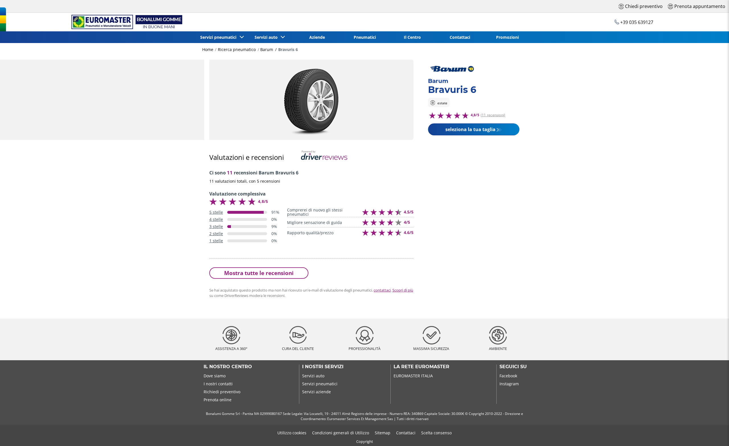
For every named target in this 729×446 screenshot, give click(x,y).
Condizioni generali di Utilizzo (340, 432)
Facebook (508, 375)
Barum (266, 49)
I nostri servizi (322, 366)
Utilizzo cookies (291, 432)
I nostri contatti (218, 383)
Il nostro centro (228, 366)
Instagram (509, 383)
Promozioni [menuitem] (507, 37)
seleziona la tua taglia (470, 129)
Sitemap (382, 432)
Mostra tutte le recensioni (259, 273)
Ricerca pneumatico (237, 49)
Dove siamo (215, 375)
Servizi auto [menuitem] (267, 37)
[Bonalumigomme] (126, 22)
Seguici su (513, 366)
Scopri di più (402, 290)
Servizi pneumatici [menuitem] (219, 37)
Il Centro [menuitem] (412, 37)
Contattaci (405, 432)
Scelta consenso (436, 432)
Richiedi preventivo (222, 391)
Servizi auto (313, 375)
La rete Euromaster (421, 366)
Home (207, 49)
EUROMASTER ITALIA (413, 375)
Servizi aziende (316, 391)
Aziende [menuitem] (317, 37)
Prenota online (218, 399)
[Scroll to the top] (714, 433)
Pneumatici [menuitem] (365, 37)
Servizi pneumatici (319, 383)
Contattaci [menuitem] (460, 37)
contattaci (382, 290)
